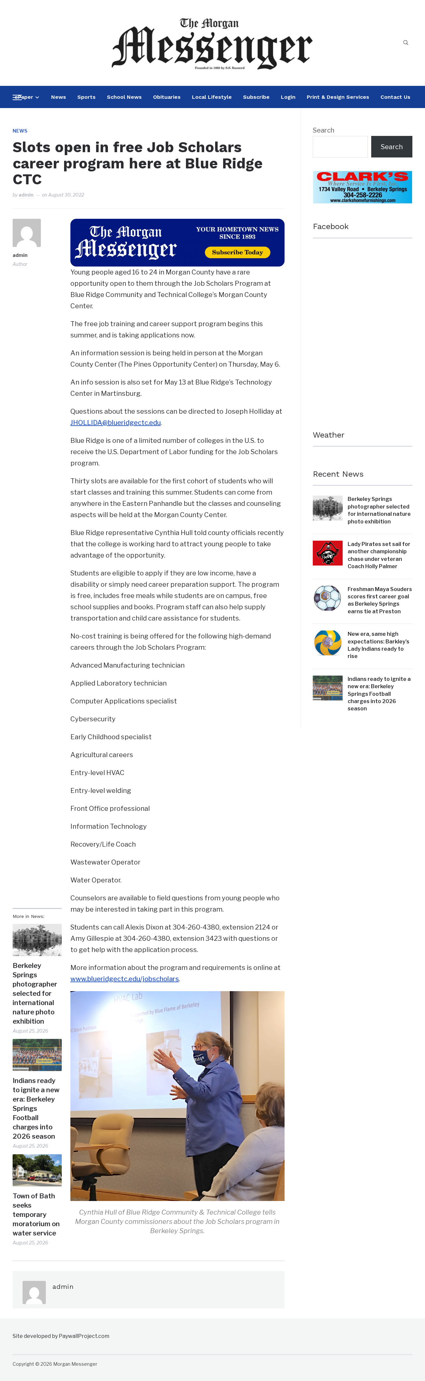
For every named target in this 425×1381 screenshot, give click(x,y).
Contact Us (395, 97)
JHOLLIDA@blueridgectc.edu (115, 423)
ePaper (24, 97)
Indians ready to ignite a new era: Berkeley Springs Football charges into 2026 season (36, 1108)
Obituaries (167, 97)
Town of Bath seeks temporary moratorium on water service (36, 1214)
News (58, 97)
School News (124, 97)
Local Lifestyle (212, 97)
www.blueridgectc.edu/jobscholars (124, 979)
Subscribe (256, 97)
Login (288, 97)
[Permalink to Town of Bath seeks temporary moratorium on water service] (37, 1170)
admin (26, 195)
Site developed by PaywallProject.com (61, 1336)
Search (323, 130)
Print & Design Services (338, 97)
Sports (86, 97)
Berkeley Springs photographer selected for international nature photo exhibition (35, 993)
